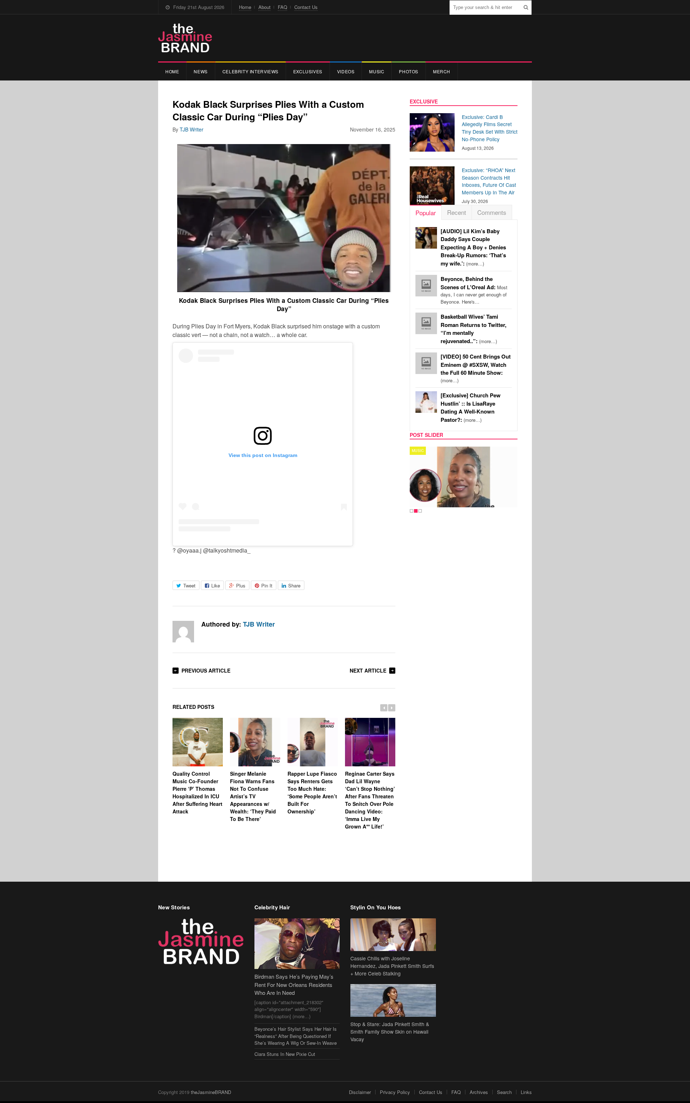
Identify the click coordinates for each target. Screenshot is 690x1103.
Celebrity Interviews (250, 71)
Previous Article (205, 670)
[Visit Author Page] (183, 631)
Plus (240, 585)
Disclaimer (360, 1092)
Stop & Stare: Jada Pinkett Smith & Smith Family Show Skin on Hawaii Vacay (389, 1031)
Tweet (189, 585)
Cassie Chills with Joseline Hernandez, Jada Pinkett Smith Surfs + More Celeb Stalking (392, 966)
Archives (479, 1092)
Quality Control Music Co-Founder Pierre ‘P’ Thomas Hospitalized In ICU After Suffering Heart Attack (197, 792)
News (200, 71)
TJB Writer (191, 129)
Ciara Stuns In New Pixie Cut (284, 1054)
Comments (491, 212)
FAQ (282, 7)
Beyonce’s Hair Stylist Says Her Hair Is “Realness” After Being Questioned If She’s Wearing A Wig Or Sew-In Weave (295, 1035)
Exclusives (307, 71)
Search (504, 1092)
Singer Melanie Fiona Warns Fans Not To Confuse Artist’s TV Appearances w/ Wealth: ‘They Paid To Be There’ (253, 796)
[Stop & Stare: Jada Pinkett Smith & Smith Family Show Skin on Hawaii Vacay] (393, 1000)
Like (215, 585)
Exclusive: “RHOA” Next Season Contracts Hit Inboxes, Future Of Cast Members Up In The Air (489, 181)
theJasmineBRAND (211, 1092)
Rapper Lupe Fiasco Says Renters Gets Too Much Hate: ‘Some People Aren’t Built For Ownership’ (312, 792)
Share (294, 585)
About (264, 7)
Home (245, 7)
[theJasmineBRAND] (185, 37)
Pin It (266, 585)
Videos (346, 71)
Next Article (368, 670)
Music (376, 71)
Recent (456, 212)
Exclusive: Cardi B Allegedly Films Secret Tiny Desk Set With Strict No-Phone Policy (490, 128)
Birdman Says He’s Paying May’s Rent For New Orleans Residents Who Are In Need (294, 984)
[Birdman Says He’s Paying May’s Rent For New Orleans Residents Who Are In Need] (297, 943)
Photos (408, 71)
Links (526, 1092)
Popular (425, 212)
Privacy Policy (395, 1092)
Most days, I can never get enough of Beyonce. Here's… (474, 290)
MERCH (441, 71)
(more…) (473, 247)
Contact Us (306, 7)
